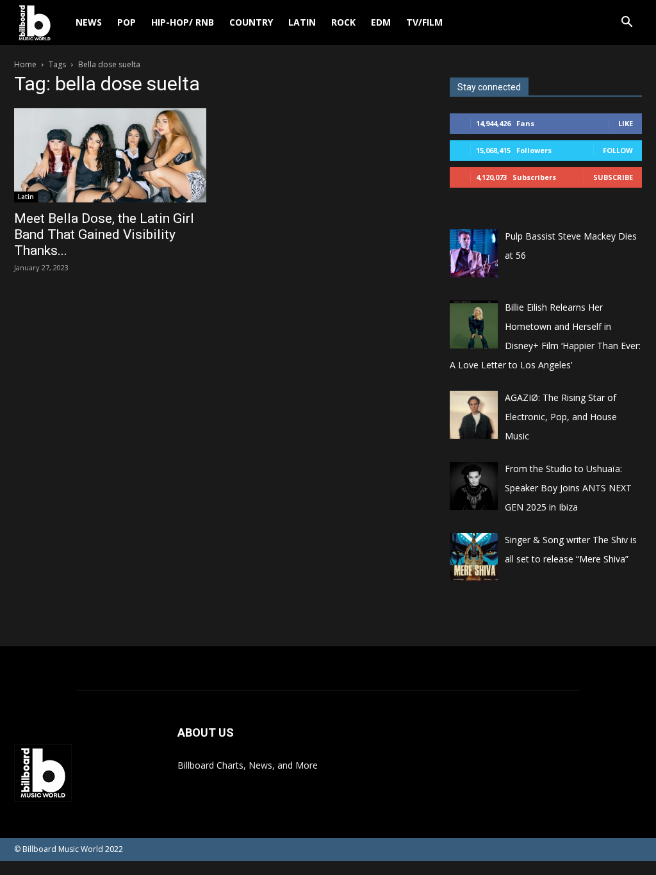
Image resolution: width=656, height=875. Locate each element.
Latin (302, 22)
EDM (381, 22)
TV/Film (424, 22)
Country (251, 22)
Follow (618, 150)
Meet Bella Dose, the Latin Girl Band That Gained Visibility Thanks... (104, 234)
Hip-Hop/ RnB (182, 22)
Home (25, 64)
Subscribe (613, 177)
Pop (126, 22)
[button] (626, 23)
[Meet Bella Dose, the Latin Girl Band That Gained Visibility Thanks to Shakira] (110, 155)
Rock (343, 22)
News (89, 22)
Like (625, 123)
